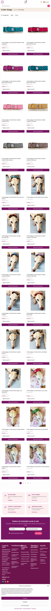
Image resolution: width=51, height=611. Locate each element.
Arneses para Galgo (25, 556)
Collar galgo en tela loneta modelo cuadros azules (11, 275)
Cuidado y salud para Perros (15, 555)
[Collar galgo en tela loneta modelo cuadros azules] (13, 262)
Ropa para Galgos (25, 552)
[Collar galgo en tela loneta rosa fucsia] (37, 378)
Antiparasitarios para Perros (15, 549)
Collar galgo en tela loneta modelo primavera (35, 314)
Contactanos (43, 563)
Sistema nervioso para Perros (15, 558)
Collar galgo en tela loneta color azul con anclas (13, 198)
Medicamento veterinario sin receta (34, 565)
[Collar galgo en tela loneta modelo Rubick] (13, 416)
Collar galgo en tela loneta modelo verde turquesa (13, 43)
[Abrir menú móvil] (2, 2)
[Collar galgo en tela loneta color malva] (37, 184)
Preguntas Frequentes (42, 560)
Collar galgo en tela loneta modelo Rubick (13, 429)
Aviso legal (34, 608)
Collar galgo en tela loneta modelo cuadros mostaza (35, 120)
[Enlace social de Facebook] (3, 582)
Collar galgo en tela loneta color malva (37, 197)
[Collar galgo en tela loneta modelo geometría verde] (37, 68)
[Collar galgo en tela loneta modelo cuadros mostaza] (37, 107)
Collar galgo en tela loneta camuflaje (36, 352)
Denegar (25, 601)
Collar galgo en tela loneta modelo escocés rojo (11, 236)
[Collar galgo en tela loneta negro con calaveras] (13, 378)
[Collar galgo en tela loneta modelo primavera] (37, 300)
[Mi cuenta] (41, 2)
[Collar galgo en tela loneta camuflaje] (37, 339)
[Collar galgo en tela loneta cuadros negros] (13, 454)
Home (15, 9)
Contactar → (35, 512)
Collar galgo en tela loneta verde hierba (37, 429)
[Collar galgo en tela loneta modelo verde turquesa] (13, 30)
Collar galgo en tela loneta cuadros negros (11, 467)
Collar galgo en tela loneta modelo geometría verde (35, 82)
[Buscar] (48, 6)
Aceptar (25, 598)
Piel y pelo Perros (15, 552)
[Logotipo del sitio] (25, 2)
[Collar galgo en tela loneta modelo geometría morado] (13, 68)
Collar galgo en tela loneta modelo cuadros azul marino (11, 159)
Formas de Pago (43, 557)
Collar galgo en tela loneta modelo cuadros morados (35, 275)
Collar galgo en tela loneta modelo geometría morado (11, 82)
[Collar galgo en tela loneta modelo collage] (13, 300)
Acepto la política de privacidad (16, 533)
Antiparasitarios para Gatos (15, 567)
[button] (48, 585)
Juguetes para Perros (24, 564)
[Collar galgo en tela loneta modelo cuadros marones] (37, 146)
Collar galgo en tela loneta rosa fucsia (36, 390)
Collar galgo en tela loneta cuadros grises (37, 466)
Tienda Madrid (34, 554)
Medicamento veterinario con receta (34, 560)
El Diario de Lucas (34, 552)
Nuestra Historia (34, 549)
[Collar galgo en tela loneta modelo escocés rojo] (13, 223)
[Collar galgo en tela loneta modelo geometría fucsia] (37, 30)
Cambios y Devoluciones (43, 554)
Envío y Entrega (43, 551)
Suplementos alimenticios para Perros (15, 563)
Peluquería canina (34, 568)
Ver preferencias (25, 605)
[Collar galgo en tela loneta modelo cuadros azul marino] (13, 146)
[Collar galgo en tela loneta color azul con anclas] (13, 184)
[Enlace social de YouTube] (8, 582)
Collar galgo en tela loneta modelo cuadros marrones (35, 236)
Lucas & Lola (5, 45)
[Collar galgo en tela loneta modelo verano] (13, 339)
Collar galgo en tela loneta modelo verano (11, 352)
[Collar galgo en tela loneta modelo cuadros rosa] (13, 107)
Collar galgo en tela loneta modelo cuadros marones (35, 159)
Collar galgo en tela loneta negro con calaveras (12, 391)
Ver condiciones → (12, 512)
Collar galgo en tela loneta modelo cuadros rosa (11, 120)
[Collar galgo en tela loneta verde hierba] (37, 416)
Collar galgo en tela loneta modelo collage (11, 314)
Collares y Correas (25, 558)
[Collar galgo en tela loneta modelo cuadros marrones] (37, 223)
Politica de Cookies (18, 608)
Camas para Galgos (25, 554)
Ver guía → (10, 500)
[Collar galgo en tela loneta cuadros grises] (37, 454)
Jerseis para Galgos (25, 561)
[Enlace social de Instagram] (5, 582)
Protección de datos (27, 608)
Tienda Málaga (34, 556)
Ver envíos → (35, 500)
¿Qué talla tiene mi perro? (44, 549)
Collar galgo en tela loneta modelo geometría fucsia (35, 43)
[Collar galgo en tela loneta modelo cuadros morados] (37, 262)
